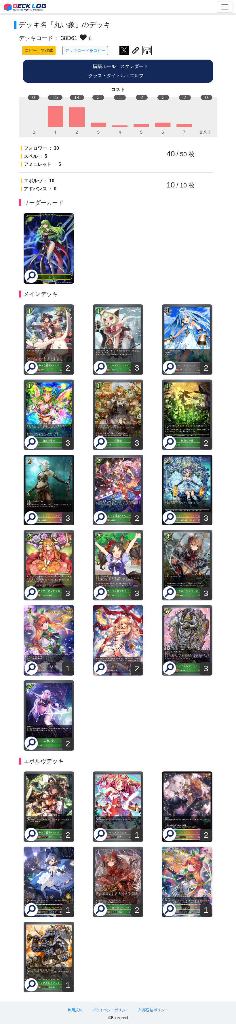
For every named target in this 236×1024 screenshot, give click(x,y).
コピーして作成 (39, 50)
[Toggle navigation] (225, 7)
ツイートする (124, 50)
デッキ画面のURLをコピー (135, 50)
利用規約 (75, 1010)
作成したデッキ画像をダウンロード (147, 50)
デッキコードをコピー (85, 50)
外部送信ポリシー (153, 1010)
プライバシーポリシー (110, 1010)
